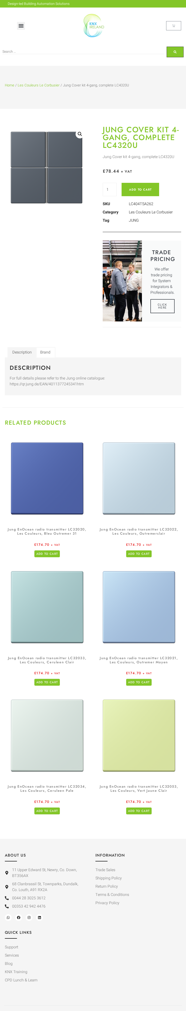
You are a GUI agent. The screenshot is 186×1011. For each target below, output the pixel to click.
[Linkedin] (39, 917)
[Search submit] (175, 52)
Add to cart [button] (47, 554)
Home (9, 85)
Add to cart (140, 189)
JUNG (134, 220)
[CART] (173, 25)
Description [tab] (22, 352)
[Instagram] (29, 917)
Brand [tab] (45, 352)
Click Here (162, 306)
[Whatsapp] (8, 917)
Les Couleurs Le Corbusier (39, 85)
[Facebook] (18, 917)
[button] (21, 26)
